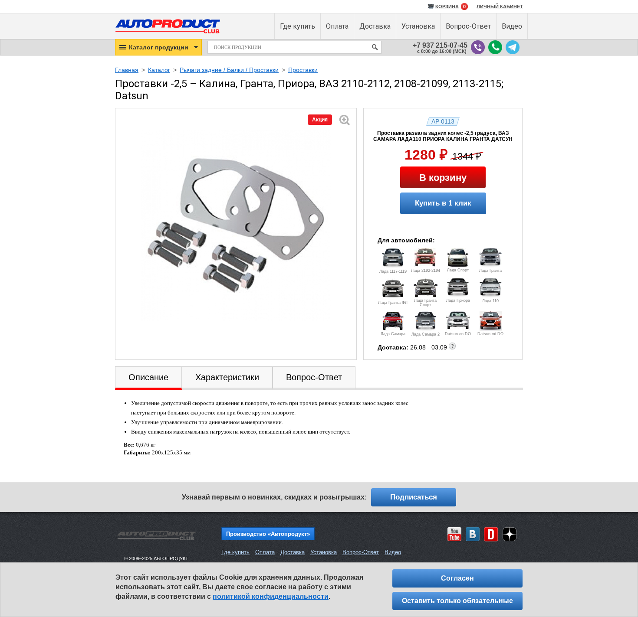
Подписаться (413, 497)
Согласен (457, 578)
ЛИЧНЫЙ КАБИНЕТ (500, 6)
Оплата (265, 552)
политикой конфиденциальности (271, 596)
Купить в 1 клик (443, 203)
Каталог (159, 69)
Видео (393, 552)
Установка (323, 552)
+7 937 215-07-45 (440, 45)
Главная (126, 69)
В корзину (443, 177)
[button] (158, 47)
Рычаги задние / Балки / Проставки (229, 69)
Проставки (303, 69)
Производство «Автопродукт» (268, 534)
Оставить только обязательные (457, 600)
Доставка (292, 552)
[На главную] (167, 35)
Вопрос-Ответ (360, 552)
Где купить (235, 552)
